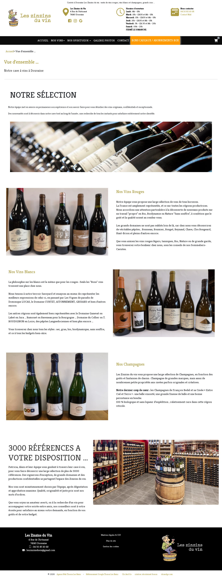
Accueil (43, 40)
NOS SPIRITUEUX (78, 40)
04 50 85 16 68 (187, 11)
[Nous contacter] (120, 12)
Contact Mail (185, 14)
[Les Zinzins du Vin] (32, 17)
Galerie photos (104, 40)
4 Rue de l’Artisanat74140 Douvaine (78, 11)
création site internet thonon (146, 574)
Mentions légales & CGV (111, 535)
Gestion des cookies (111, 546)
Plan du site (111, 541)
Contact (123, 40)
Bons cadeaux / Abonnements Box (155, 40)
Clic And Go (126, 574)
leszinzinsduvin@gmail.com (40, 550)
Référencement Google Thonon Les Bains (102, 574)
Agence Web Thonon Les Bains (69, 574)
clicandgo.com (167, 574)
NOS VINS (57, 40)
